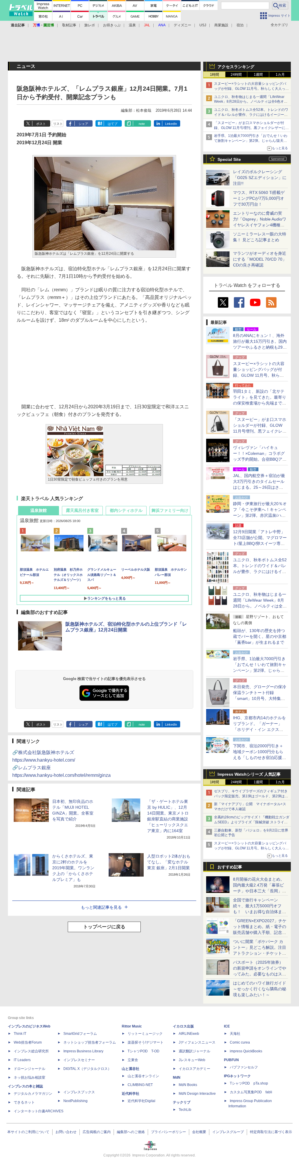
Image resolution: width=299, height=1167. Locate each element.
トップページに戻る (104, 926)
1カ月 (280, 75)
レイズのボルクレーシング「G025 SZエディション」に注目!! (259, 177)
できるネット (24, 1102)
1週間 (258, 75)
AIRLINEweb (189, 1034)
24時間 (236, 75)
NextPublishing (75, 1101)
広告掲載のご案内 (97, 1132)
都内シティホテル (126, 510)
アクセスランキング (236, 66)
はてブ (112, 123)
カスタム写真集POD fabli (251, 1092)
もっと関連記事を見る (101, 907)
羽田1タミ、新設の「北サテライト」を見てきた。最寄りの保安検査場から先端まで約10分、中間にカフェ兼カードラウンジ (260, 403)
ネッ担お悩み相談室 (29, 1077)
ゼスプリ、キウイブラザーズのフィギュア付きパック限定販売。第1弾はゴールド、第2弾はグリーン (251, 796)
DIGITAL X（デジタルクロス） (87, 1069)
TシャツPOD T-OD (143, 1051)
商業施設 (221, 25)
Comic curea (240, 1042)
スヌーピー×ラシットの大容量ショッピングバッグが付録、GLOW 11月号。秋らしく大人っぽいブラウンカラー (251, 89)
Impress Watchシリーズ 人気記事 (249, 774)
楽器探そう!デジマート (146, 1042)
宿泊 (240, 25)
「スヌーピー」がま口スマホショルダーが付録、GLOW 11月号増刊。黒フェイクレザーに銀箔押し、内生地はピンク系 (251, 128)
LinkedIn (171, 123)
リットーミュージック (145, 1034)
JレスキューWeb (192, 1060)
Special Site (229, 159)
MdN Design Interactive (197, 1094)
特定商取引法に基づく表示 (271, 1132)
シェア (83, 123)
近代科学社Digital (141, 1101)
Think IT (20, 1034)
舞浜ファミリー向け (170, 510)
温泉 (132, 25)
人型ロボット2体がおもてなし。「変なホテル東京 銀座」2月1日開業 (168, 862)
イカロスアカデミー (194, 1069)
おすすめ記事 (230, 867)
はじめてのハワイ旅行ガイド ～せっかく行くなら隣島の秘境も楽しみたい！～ (259, 989)
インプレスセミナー (79, 1060)
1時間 (214, 75)
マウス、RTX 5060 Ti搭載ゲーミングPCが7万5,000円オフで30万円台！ (259, 198)
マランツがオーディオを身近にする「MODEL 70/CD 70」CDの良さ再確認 (259, 259)
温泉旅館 (38, 510)
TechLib (185, 1110)
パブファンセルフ (244, 1067)
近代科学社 (130, 1094)
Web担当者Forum (28, 1042)
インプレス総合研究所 (31, 1051)
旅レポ (89, 25)
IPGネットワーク (237, 1076)
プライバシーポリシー (168, 1132)
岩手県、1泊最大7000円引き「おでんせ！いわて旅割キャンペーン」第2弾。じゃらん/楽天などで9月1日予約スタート (250, 141)
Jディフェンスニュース (197, 1042)
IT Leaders (22, 1060)
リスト (58, 123)
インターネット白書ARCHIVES (38, 1111)
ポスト (41, 123)
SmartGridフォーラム (80, 1034)
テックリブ (181, 1102)
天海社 (235, 1034)
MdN (176, 1077)
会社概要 (199, 1132)
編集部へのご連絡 (131, 1132)
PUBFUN (231, 1060)
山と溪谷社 (130, 1069)
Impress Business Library (83, 1051)
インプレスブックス (79, 1092)
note (142, 123)
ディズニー (182, 25)
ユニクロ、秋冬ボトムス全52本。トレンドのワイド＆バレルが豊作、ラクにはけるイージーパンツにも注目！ (251, 115)
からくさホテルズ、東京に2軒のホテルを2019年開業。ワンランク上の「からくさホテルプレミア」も (73, 868)
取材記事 (69, 25)
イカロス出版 (183, 1026)
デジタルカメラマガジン (33, 1094)
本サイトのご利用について (28, 1132)
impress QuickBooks (246, 1051)
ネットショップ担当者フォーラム (89, 1042)
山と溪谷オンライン (143, 1076)
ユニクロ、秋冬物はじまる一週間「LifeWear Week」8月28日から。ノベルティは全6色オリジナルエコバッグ (250, 102)
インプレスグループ (228, 1132)
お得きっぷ (112, 25)
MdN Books (188, 1085)
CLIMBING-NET (140, 1085)
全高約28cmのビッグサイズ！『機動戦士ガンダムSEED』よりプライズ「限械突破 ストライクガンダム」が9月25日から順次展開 (251, 822)
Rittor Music (132, 1026)
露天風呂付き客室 (82, 510)
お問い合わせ (66, 1132)
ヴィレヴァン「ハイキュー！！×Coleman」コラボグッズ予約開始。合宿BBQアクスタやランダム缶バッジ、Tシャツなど (259, 459)
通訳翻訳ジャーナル (194, 1051)
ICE (227, 1026)
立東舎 (133, 1060)
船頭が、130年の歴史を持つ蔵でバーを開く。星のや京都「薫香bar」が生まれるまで (259, 636)
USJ (202, 25)
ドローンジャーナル (29, 1069)
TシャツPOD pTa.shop (249, 1083)
